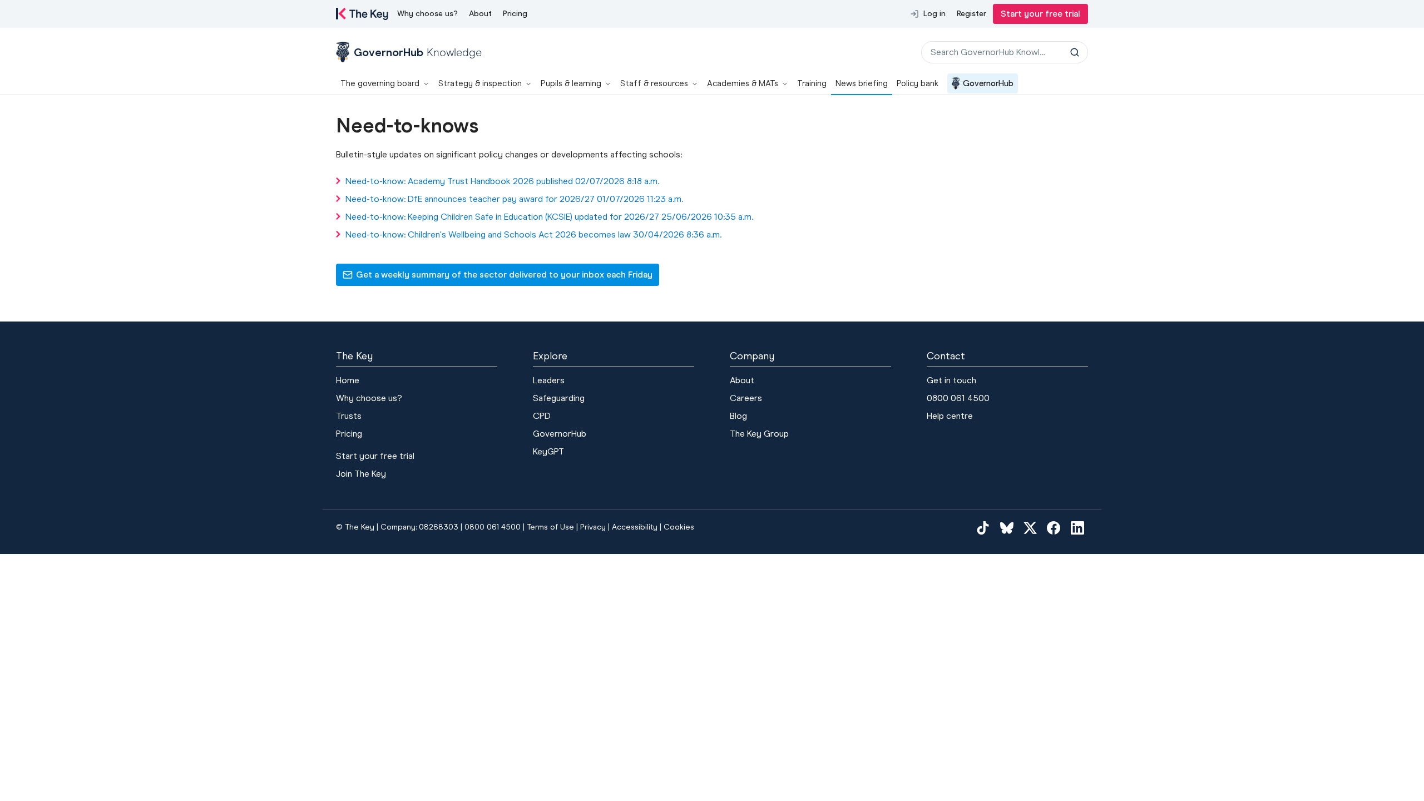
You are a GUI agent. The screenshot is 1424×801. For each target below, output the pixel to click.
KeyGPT (548, 451)
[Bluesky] (1006, 527)
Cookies (679, 527)
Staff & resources (654, 83)
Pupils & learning (571, 83)
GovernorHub (988, 83)
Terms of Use (550, 527)
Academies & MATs (742, 83)
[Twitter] (1030, 527)
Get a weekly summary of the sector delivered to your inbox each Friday (497, 277)
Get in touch (951, 380)
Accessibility (634, 527)
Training (812, 83)
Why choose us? (427, 13)
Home (347, 380)
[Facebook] (1053, 527)
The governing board (379, 83)
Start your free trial (1040, 13)
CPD (542, 416)
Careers (746, 398)
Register (971, 13)
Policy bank (917, 83)
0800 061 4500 (958, 398)
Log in (934, 13)
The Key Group (759, 433)
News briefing (861, 83)
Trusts (349, 416)
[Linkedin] (1077, 527)
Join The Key (361, 473)
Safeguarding (559, 398)
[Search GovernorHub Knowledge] (1074, 52)
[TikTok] (983, 527)
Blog (738, 416)
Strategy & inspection (480, 83)
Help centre (950, 416)
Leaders (549, 380)
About (480, 13)
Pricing (515, 13)
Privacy (593, 527)
